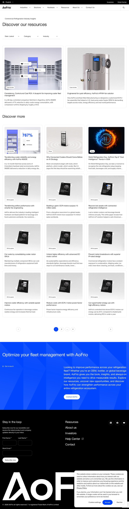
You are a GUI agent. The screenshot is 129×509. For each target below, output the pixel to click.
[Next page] (110, 329)
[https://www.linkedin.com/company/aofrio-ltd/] (110, 433)
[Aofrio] (6, 8)
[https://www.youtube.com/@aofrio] (124, 433)
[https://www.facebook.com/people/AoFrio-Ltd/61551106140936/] (117, 433)
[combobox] (12, 36)
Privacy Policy (82, 488)
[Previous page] (18, 329)
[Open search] (124, 7)
